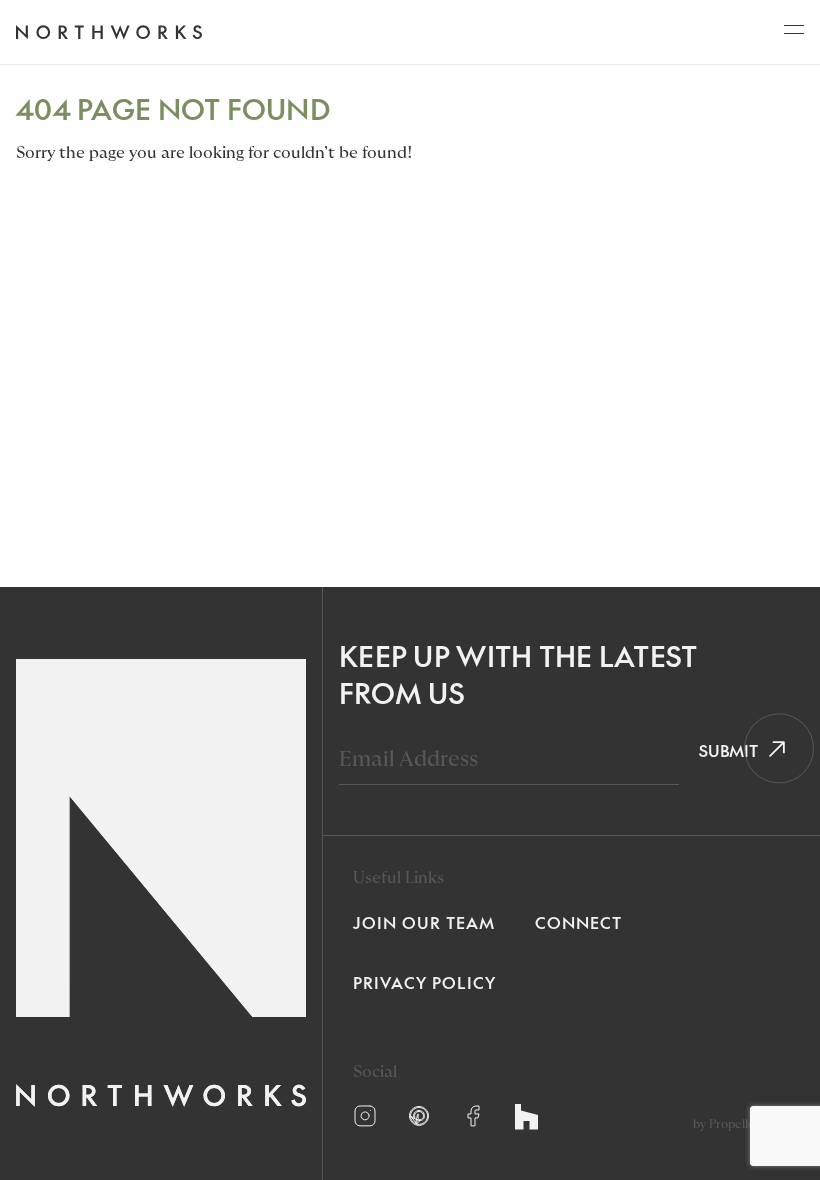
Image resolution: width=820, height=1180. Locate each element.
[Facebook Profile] (473, 1116)
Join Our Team (424, 922)
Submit (721, 750)
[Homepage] (108, 32)
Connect (578, 922)
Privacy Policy (424, 982)
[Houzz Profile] (526, 1117)
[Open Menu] (794, 35)
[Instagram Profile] (365, 1116)
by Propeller (726, 1124)
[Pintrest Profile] (419, 1116)
